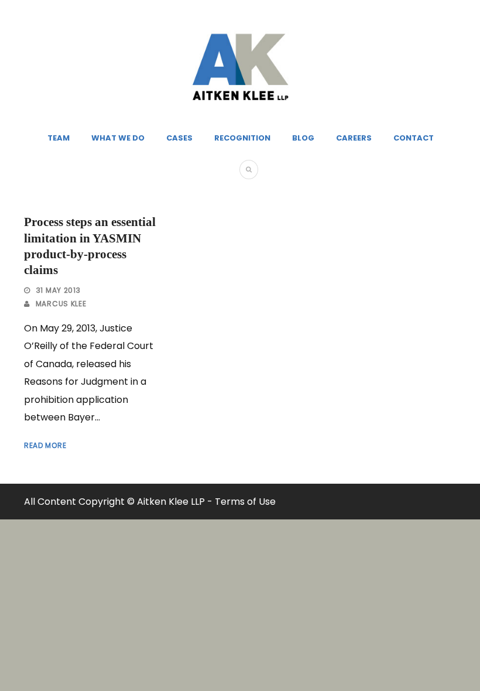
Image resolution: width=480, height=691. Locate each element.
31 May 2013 (58, 290)
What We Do (118, 137)
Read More (45, 445)
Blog (303, 137)
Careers (354, 137)
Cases (179, 137)
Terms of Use (245, 501)
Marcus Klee (61, 304)
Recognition (242, 137)
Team (58, 137)
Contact (413, 137)
